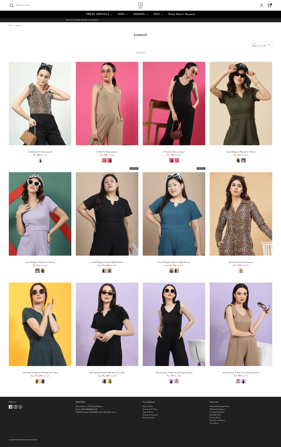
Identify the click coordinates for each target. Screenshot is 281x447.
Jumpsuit (18, 25)
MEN (121, 14)
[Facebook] (10, 407)
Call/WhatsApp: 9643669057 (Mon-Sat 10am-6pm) (96, 412)
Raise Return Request (181, 14)
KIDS (157, 14)
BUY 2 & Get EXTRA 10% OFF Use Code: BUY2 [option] (140, 20)
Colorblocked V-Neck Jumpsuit (40, 152)
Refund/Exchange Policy (219, 406)
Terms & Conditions (217, 420)
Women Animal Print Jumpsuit (241, 262)
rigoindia (22, 439)
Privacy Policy (215, 418)
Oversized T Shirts (150, 409)
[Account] (262, 5)
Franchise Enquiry (217, 412)
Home (10, 25)
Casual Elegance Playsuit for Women (241, 152)
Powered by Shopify (31, 439)
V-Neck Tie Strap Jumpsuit (107, 152)
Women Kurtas (149, 418)
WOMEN (139, 14)
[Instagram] (15, 407)
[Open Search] (12, 5)
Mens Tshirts (148, 406)
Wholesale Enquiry (217, 409)
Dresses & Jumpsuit (150, 415)
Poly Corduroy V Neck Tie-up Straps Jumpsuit (174, 373)
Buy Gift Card (215, 415)
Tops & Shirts (148, 412)
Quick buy (40, 146)
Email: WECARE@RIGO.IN (86, 409)
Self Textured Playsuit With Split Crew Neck (40, 373)
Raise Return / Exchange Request (89, 406)
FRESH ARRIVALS (98, 14)
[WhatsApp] (20, 407)
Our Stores (214, 423)
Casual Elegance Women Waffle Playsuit (107, 262)
